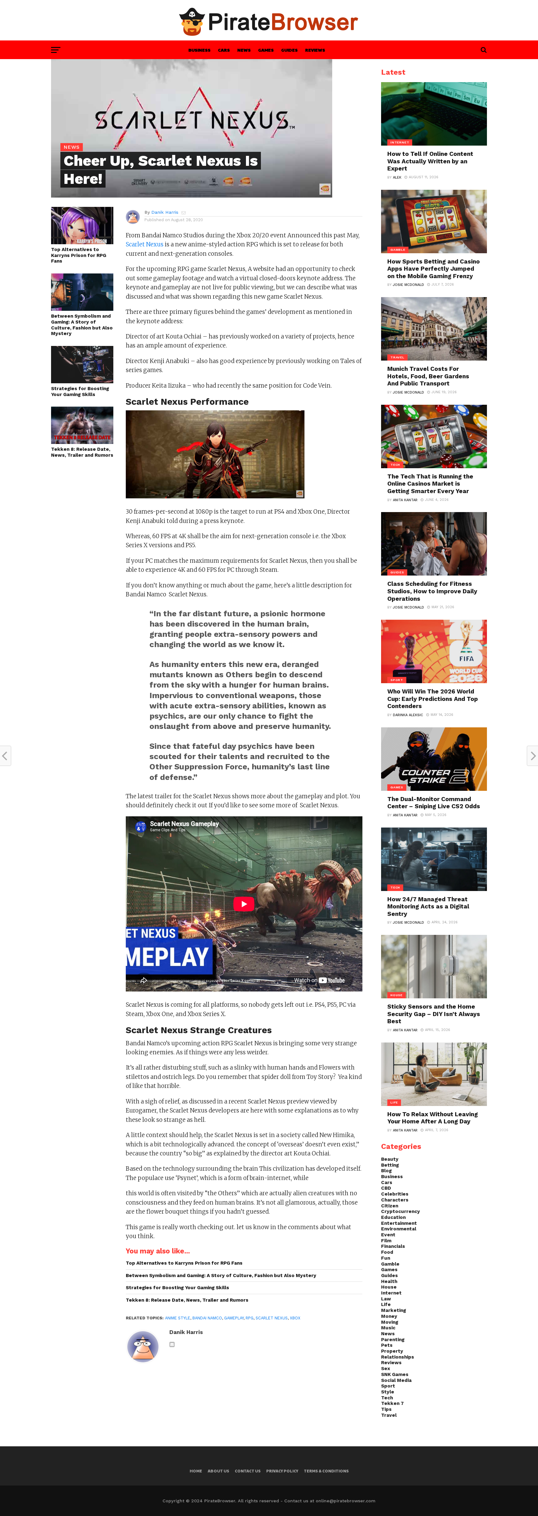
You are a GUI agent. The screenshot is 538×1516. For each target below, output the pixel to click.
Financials (393, 1246)
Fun (385, 1258)
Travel (389, 1415)
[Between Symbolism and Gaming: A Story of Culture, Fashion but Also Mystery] (82, 309)
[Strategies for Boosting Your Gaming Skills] (82, 381)
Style (387, 1392)
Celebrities (394, 1194)
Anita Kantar (405, 500)
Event (388, 1235)
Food (387, 1252)
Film (386, 1240)
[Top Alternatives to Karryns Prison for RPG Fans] (82, 242)
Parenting (392, 1339)
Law (386, 1299)
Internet (391, 1293)
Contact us (248, 1471)
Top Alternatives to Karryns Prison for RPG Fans (78, 255)
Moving (389, 1322)
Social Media (396, 1380)
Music (388, 1328)
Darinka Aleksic (408, 715)
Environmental (398, 1229)
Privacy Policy (282, 1471)
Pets (387, 1345)
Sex (385, 1368)
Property (392, 1351)
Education (393, 1217)
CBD (386, 1188)
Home (196, 1471)
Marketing (393, 1310)
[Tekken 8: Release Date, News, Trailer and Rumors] (82, 442)
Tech (387, 1398)
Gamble (390, 1264)
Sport (388, 1386)
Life (386, 1304)
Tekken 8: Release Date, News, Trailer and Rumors (82, 452)
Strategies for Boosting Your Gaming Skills (80, 391)
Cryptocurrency (400, 1211)
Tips (386, 1409)
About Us (218, 1471)
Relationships (397, 1357)
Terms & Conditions (326, 1471)
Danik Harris (164, 212)
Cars (224, 50)
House (389, 1287)
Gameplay (233, 1318)
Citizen (389, 1206)
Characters (394, 1200)
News (244, 50)
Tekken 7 (392, 1403)
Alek (397, 177)
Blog (386, 1170)
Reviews (315, 50)
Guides (289, 50)
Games (266, 50)
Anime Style (177, 1318)
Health (389, 1281)
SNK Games (394, 1374)
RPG (249, 1318)
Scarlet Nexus (144, 244)
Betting (390, 1165)
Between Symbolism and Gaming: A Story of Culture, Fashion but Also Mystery (82, 324)
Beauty (390, 1159)
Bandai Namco (207, 1318)
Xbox (295, 1318)
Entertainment (399, 1223)
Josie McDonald (408, 285)
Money (389, 1316)
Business (199, 50)
